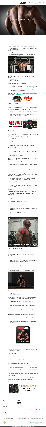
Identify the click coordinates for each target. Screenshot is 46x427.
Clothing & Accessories (30, 2)
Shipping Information (5, 405)
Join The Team (36, 3)
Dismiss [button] (33, 426)
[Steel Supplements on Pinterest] (36, 409)
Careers (4, 411)
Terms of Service (4, 407)
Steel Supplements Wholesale (6, 401)
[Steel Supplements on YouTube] (33, 409)
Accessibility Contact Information (6, 413)
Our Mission (4, 400)
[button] (29, 335)
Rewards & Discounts (41, 2)
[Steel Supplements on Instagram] (39, 409)
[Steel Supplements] (23, 3)
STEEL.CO (34, 2)
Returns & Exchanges (5, 406)
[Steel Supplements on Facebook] (30, 409)
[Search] (36, 0)
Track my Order (4, 412)
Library (37, 2)
